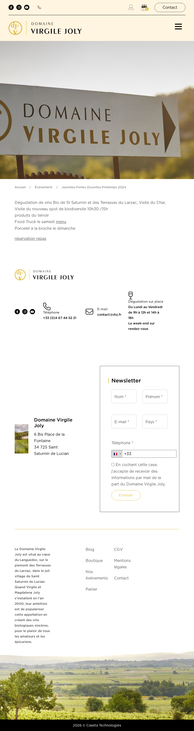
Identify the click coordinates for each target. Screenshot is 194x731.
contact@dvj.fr (109, 314)
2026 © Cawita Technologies (97, 725)
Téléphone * (122, 443)
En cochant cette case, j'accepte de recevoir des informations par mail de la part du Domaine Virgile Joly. (138, 474)
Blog (90, 549)
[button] (144, 7)
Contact (121, 578)
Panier (91, 589)
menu (61, 222)
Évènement (43, 187)
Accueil (20, 187)
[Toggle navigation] (178, 26)
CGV (118, 549)
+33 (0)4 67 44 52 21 (59, 318)
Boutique (94, 560)
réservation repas (30, 238)
